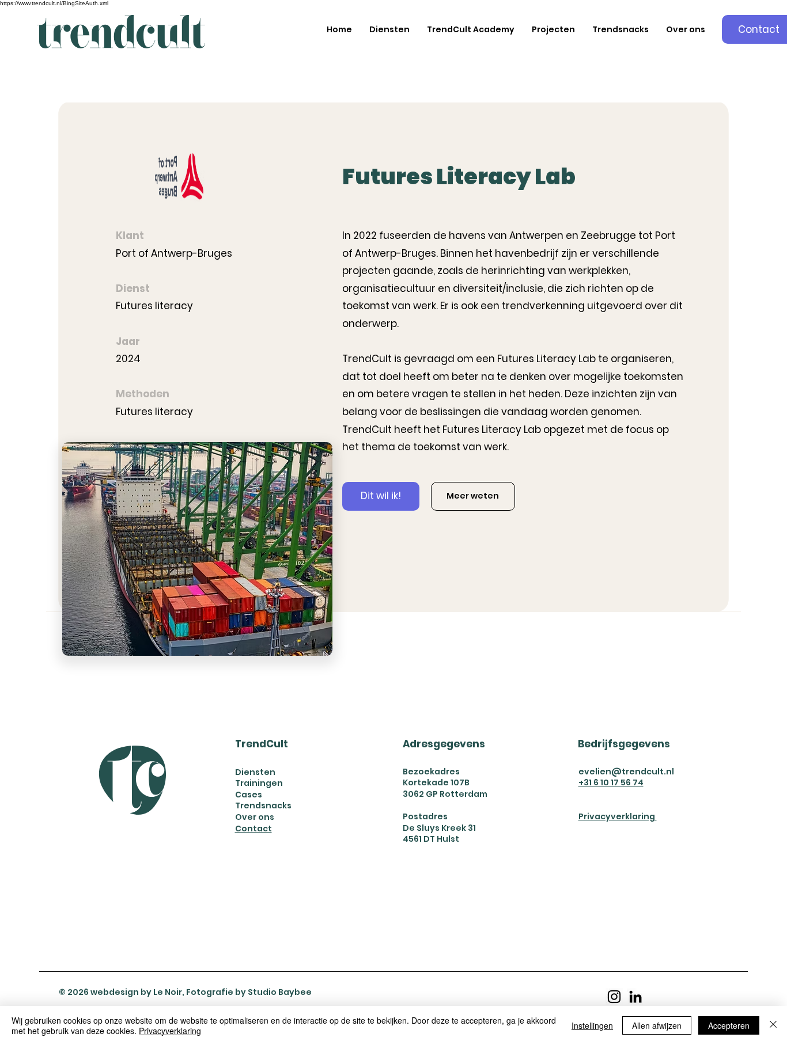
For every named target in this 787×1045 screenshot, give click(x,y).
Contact (253, 828)
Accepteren (729, 1025)
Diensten (255, 772)
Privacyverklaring (617, 816)
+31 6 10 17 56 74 (611, 782)
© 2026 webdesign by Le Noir (120, 992)
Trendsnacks (263, 805)
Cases (248, 794)
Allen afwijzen (657, 1025)
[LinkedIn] (635, 996)
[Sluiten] (773, 1025)
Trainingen (259, 783)
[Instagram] (614, 996)
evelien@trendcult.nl (626, 771)
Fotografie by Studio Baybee (249, 992)
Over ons (254, 817)
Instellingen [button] (592, 1025)
